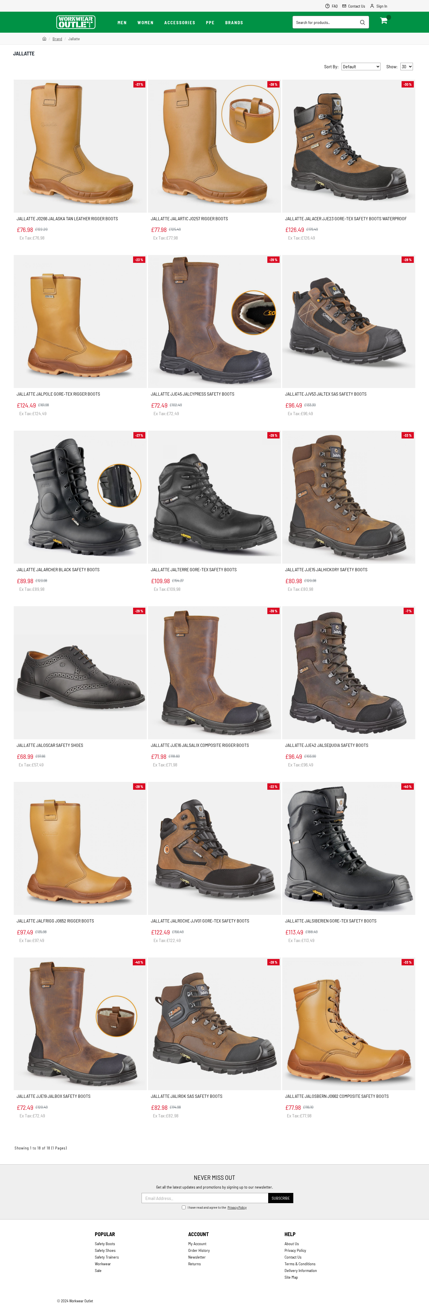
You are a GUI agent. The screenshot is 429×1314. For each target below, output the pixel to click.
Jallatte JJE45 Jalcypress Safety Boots (192, 393)
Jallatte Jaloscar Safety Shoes (50, 745)
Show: (391, 66)
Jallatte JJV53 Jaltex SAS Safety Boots (326, 393)
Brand (57, 38)
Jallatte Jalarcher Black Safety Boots (58, 569)
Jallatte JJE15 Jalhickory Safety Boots (326, 569)
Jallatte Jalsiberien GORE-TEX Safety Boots (330, 920)
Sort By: (331, 66)
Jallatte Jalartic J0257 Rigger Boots (189, 218)
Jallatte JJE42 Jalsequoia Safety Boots (326, 745)
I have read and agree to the (217, 1207)
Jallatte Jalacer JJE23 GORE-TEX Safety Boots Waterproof (346, 218)
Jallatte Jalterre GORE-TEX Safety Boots (194, 569)
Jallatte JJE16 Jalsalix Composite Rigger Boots (200, 745)
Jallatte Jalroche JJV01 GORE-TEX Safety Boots (200, 920)
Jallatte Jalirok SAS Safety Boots (186, 1096)
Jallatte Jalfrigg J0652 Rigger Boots (55, 920)
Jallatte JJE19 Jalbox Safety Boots (53, 1096)
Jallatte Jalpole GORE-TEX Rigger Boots (58, 393)
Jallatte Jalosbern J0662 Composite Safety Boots (337, 1096)
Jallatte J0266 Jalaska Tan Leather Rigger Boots (67, 218)
